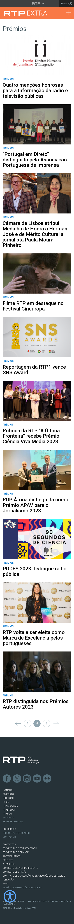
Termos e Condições (59, 901)
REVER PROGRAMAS (13, 821)
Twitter (17, 778)
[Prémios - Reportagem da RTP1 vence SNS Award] (37, 337)
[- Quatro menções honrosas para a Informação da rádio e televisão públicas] (37, 55)
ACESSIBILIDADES (11, 856)
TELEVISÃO (8, 798)
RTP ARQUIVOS (10, 806)
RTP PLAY (7, 814)
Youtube (37, 778)
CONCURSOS (9, 829)
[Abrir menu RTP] (37, 3)
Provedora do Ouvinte (16, 852)
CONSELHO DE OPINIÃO (15, 872)
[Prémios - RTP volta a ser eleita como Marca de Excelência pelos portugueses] (37, 602)
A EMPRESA (9, 864)
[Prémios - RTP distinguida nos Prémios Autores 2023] (37, 671)
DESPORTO (8, 794)
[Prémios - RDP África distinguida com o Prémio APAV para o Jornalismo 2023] (37, 470)
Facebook (7, 778)
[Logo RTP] (21, 760)
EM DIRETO (8, 817)
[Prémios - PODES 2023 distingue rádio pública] (37, 539)
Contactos (9, 837)
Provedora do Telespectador (20, 848)
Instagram (27, 778)
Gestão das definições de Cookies (22, 887)
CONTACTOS (9, 844)
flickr (47, 778)
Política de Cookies (37, 901)
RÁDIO (6, 802)
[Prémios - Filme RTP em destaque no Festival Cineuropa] (37, 273)
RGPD (5, 883)
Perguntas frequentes (16, 833)
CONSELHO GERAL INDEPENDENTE (20, 868)
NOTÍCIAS (7, 790)
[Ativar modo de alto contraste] (10, 896)
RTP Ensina (9, 810)
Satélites (8, 860)
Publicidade (9, 904)
